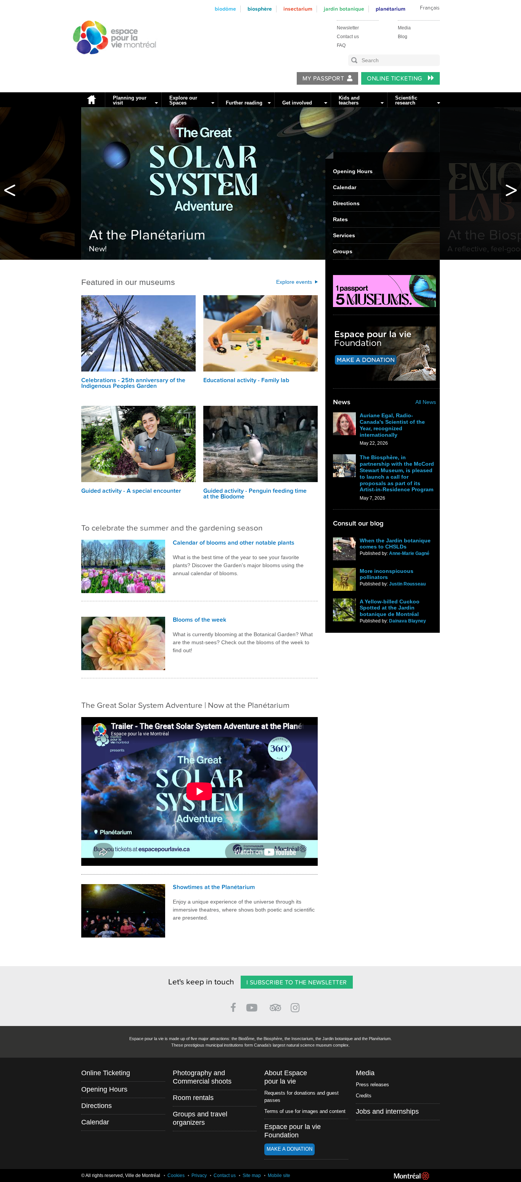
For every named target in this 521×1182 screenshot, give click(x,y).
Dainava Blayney (407, 621)
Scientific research (406, 100)
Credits (363, 1095)
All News (425, 402)
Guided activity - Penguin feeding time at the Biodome (255, 493)
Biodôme (225, 9)
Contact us (348, 36)
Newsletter (348, 28)
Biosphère (260, 9)
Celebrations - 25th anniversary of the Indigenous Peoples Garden (133, 383)
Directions (346, 203)
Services (344, 235)
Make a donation (289, 1149)
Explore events (294, 282)
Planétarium (390, 9)
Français (429, 8)
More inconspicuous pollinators (386, 574)
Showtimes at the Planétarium (214, 887)
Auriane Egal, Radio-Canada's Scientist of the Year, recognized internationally (392, 424)
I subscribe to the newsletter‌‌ (296, 982)
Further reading (244, 103)
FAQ (341, 45)
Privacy (199, 1175)
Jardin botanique (344, 9)
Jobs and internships (387, 1111)
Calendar (344, 187)
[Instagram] (296, 1006)
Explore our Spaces (183, 100)
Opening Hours (353, 171)
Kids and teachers (349, 100)
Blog (402, 36)
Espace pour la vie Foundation (292, 1131)
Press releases (372, 1084)
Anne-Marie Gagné (409, 553)
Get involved (297, 103)
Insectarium (297, 9)
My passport (323, 78)
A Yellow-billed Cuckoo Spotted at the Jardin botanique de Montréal (390, 608)
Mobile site (279, 1175)
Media (404, 28)
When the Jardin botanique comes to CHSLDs (395, 543)
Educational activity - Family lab (246, 380)
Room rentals (193, 1098)
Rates (340, 219)
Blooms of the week (199, 620)
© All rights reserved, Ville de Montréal (120, 1175)
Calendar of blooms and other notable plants (233, 543)
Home (91, 99)
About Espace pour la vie (285, 1077)
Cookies (176, 1175)
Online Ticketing (395, 78)
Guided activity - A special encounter (131, 491)
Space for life (112, 61)
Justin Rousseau (407, 584)
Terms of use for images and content (305, 1111)
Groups (342, 251)
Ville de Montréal (411, 1176)
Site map (252, 1175)
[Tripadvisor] (275, 1004)
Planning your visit (129, 100)
